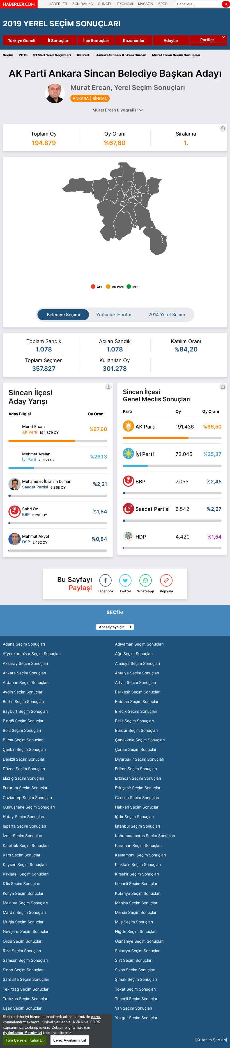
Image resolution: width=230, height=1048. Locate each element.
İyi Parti (144, 454)
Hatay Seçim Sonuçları (23, 816)
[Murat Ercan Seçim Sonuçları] (14, 429)
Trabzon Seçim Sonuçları (25, 998)
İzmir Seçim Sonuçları (22, 835)
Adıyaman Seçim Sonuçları (139, 644)
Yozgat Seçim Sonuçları (136, 1017)
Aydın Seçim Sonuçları (23, 692)
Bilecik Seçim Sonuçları (136, 711)
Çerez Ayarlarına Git (69, 1040)
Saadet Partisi (152, 509)
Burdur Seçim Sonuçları (136, 730)
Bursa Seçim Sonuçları (23, 739)
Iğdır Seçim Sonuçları (134, 816)
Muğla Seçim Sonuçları (23, 921)
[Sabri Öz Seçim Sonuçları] (14, 512)
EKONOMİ (125, 4)
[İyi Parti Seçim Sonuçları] (128, 457)
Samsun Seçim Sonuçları (25, 960)
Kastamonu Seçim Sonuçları (140, 855)
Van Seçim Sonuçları (133, 1008)
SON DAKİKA (82, 4)
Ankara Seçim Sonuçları (24, 672)
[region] (56, 1031)
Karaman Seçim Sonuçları (138, 845)
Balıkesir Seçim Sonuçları (137, 692)
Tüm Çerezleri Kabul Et (24, 1040)
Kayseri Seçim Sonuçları (25, 864)
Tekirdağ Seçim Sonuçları (26, 989)
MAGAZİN (145, 4)
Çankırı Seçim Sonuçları (24, 749)
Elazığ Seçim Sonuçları (23, 778)
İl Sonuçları (59, 40)
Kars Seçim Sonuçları (22, 855)
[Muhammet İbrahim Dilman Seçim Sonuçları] (14, 484)
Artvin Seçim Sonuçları (135, 682)
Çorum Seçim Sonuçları (136, 749)
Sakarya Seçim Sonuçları (137, 950)
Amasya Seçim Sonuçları (137, 663)
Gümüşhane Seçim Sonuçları (29, 807)
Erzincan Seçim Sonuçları (138, 778)
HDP (140, 537)
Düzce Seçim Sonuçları (24, 768)
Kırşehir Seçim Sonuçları (137, 874)
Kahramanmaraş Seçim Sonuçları (145, 835)
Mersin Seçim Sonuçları (136, 912)
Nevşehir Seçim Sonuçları (26, 931)
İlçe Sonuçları (96, 40)
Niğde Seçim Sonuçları (136, 931)
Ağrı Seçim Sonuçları (134, 653)
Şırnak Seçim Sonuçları (136, 979)
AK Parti (145, 427)
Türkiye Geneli (21, 40)
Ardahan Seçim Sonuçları (26, 682)
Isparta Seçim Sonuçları (24, 826)
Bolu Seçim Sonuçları (22, 730)
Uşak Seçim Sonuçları (22, 1008)
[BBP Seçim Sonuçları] (128, 485)
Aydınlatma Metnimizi (22, 1033)
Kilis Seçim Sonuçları (21, 883)
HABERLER (58, 4)
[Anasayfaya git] (21, 626)
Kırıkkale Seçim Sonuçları (138, 864)
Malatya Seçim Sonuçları (25, 902)
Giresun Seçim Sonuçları (137, 797)
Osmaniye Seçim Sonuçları (139, 941)
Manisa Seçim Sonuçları (136, 902)
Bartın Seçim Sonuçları (23, 701)
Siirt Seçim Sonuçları (133, 960)
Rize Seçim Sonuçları (22, 950)
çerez (96, 1017)
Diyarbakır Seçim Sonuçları (139, 759)
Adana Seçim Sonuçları (24, 644)
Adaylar (171, 40)
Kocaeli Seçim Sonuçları (136, 883)
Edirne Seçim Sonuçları (136, 768)
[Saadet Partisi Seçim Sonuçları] (128, 512)
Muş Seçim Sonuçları (134, 921)
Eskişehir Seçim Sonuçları (138, 787)
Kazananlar (134, 40)
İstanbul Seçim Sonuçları (137, 826)
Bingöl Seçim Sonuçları (23, 720)
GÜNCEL (105, 4)
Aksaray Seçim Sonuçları (25, 663)
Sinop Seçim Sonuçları (23, 969)
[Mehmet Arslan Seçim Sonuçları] (14, 457)
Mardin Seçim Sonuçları (24, 912)
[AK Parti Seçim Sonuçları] (128, 430)
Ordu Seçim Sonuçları (22, 941)
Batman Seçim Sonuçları (137, 701)
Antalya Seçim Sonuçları (137, 672)
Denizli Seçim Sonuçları (24, 759)
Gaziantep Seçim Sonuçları (27, 797)
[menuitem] (78, 186)
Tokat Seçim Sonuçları (135, 989)
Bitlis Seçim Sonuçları (134, 720)
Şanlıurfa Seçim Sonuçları (26, 979)
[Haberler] (19, 7)
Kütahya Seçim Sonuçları (137, 893)
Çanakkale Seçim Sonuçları (140, 739)
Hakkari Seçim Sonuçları (137, 807)
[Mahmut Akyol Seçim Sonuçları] (14, 539)
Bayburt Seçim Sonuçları (25, 711)
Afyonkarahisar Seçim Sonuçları (32, 653)
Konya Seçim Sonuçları (23, 893)
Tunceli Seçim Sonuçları (136, 998)
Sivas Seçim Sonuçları (135, 969)
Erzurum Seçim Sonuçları (25, 787)
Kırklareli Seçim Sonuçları (26, 874)
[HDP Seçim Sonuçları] (128, 540)
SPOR (163, 4)
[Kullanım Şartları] (211, 1039)
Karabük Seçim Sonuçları (26, 845)
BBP (140, 482)
